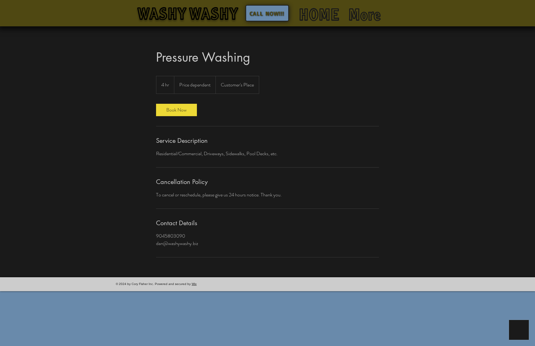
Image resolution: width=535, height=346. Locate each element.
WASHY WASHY (187, 16)
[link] (176, 110)
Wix (194, 284)
